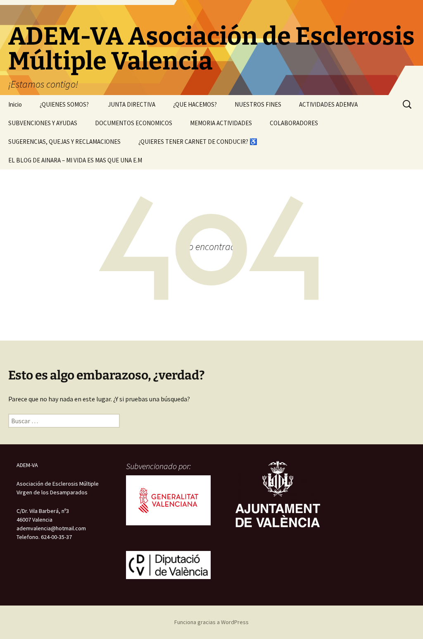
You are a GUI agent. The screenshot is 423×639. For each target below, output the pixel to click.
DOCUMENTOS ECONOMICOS (133, 123)
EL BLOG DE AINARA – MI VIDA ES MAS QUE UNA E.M (75, 160)
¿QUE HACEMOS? (195, 104)
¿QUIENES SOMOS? (65, 104)
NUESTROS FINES (258, 104)
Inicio (15, 104)
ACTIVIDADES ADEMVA (328, 104)
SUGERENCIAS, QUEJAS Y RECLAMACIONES (64, 141)
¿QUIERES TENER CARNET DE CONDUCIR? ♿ (197, 141)
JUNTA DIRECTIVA (131, 104)
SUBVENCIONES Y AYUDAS (42, 123)
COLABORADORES (294, 123)
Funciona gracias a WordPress (211, 622)
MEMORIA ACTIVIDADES (221, 123)
